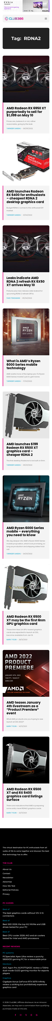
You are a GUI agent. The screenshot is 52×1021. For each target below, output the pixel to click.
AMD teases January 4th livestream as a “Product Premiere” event (24, 707)
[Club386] (14, 18)
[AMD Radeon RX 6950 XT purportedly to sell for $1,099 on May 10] (26, 79)
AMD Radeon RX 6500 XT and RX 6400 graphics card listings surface (25, 794)
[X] (26, 1015)
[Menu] (45, 19)
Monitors (7, 964)
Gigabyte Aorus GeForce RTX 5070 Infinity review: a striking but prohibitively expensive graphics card (25, 984)
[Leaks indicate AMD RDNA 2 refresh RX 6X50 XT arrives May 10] (26, 248)
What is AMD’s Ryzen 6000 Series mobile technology (23, 364)
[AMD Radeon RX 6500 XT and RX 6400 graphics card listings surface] (26, 760)
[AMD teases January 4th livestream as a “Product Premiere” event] (26, 673)
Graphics (7, 978)
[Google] (36, 1015)
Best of (6, 909)
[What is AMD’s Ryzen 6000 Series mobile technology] (26, 331)
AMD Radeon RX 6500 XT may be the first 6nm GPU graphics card (26, 620)
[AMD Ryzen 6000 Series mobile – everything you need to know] (26, 498)
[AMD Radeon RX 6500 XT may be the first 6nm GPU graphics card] (26, 587)
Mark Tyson (12, 639)
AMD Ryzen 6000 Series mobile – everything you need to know (25, 531)
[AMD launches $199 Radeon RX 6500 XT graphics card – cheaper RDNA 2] (26, 415)
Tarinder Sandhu (14, 128)
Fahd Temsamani (13, 298)
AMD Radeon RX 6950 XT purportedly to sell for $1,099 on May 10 (26, 111)
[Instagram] (20, 1015)
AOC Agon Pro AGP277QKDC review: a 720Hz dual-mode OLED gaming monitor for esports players (26, 970)
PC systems (8, 953)
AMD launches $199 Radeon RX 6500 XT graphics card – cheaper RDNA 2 (22, 449)
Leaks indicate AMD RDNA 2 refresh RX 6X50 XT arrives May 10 (26, 281)
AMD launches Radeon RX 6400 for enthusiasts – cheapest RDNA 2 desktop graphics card (26, 196)
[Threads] (31, 1015)
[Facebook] (15, 1015)
